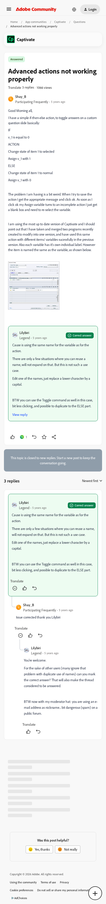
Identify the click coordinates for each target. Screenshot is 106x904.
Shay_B (20, 96)
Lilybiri (24, 333)
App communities (36, 22)
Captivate (60, 22)
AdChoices (20, 898)
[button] (9, 11)
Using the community (23, 882)
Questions (79, 22)
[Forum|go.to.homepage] (36, 9)
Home (14, 22)
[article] (53, 545)
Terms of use (48, 882)
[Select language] (74, 9)
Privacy (64, 882)
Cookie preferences (21, 890)
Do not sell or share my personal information (65, 890)
